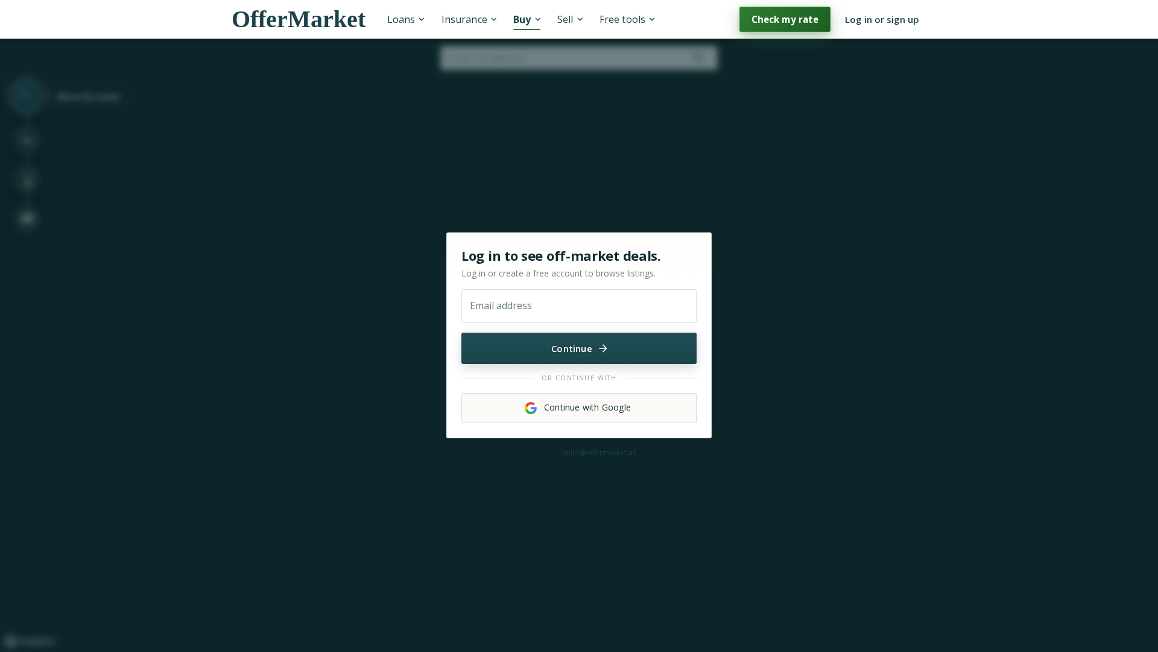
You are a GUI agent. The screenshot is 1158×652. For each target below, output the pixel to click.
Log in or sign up (882, 19)
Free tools (622, 19)
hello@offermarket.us (599, 452)
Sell (565, 19)
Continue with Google (587, 407)
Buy (522, 19)
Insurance (464, 19)
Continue (571, 348)
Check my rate (784, 19)
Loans (401, 19)
